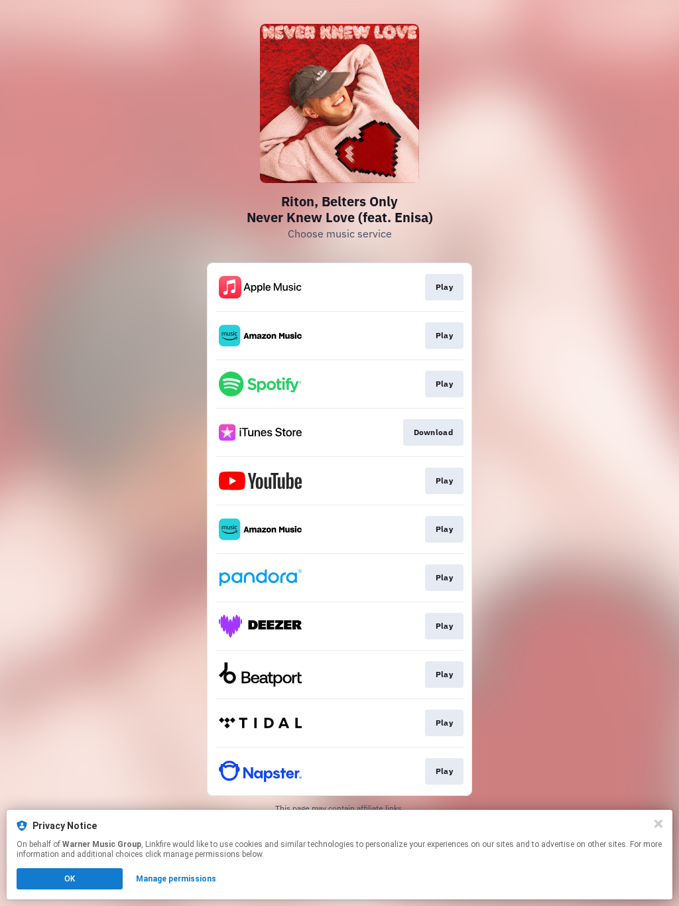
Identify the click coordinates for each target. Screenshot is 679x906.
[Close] (658, 823)
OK (69, 878)
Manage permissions (176, 878)
